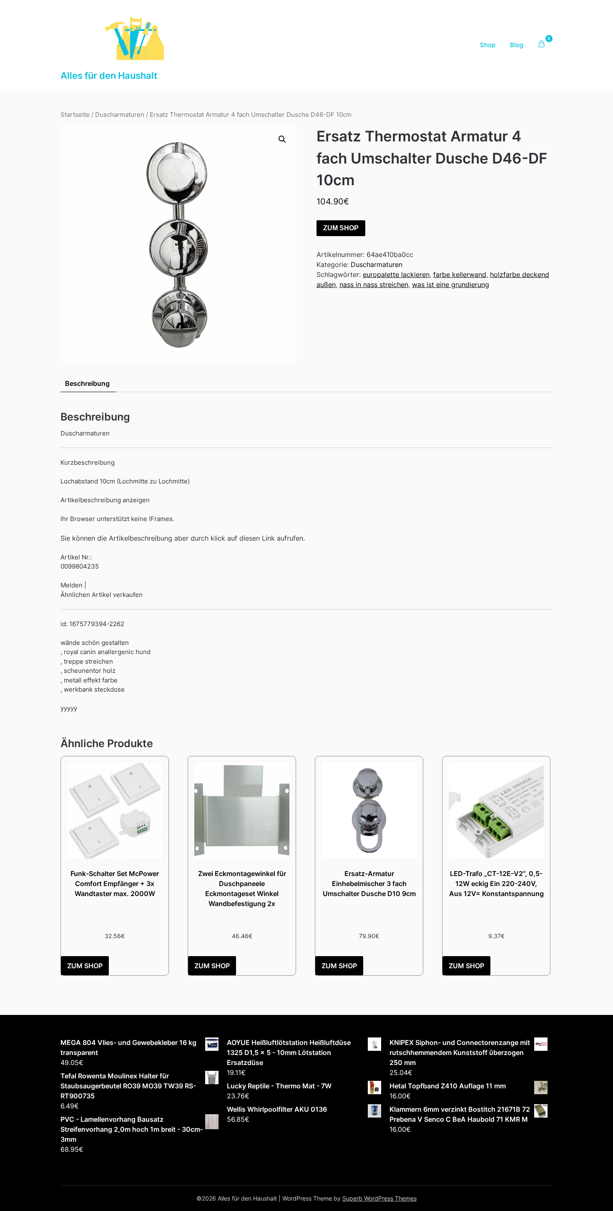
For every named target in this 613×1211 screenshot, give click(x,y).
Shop (487, 45)
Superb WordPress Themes (379, 1198)
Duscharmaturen (119, 114)
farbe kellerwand (459, 274)
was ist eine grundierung (450, 284)
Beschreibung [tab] (87, 383)
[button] (282, 139)
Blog (516, 45)
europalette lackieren (396, 274)
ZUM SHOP (341, 228)
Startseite (75, 114)
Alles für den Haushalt (108, 75)
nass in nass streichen (373, 284)
